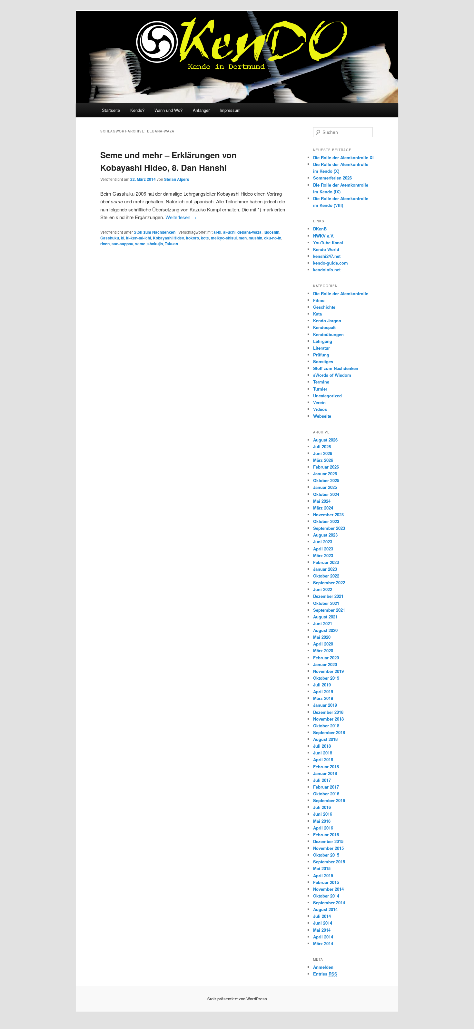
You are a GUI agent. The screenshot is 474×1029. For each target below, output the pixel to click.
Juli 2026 (322, 446)
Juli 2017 (322, 780)
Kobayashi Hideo (168, 238)
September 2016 (329, 800)
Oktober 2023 (326, 521)
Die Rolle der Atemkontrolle (340, 293)
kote (205, 238)
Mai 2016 (322, 821)
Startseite (111, 110)
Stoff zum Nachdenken (154, 232)
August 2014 (325, 909)
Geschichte (324, 307)
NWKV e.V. (323, 236)
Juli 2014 (322, 916)
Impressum (230, 110)
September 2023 (329, 528)
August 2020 (325, 630)
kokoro (192, 238)
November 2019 (328, 671)
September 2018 (329, 732)
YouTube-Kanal (328, 242)
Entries (325, 974)
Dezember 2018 (328, 712)
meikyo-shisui (224, 238)
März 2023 (323, 555)
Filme (318, 300)
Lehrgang (322, 341)
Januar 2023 (325, 569)
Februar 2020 (326, 658)
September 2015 (329, 862)
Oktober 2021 (326, 603)
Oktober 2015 (326, 855)
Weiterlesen (180, 217)
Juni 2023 (322, 542)
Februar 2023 (326, 562)
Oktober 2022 (326, 576)
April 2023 (323, 549)
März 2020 (323, 650)
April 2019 (323, 691)
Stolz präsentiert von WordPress (237, 999)
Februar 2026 (326, 467)
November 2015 (328, 848)
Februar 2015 (326, 882)
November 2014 (328, 889)
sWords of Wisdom (332, 375)
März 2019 (323, 698)
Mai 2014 (322, 930)
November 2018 (328, 719)
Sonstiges (323, 361)
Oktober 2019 (326, 678)
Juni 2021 (322, 623)
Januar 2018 (325, 773)
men (243, 238)
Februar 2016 (326, 834)
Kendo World (326, 249)
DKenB (320, 229)
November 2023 (328, 514)
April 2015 (323, 875)
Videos (320, 409)
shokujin (155, 244)
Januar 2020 (325, 664)
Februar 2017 (326, 787)
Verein (319, 402)
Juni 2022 (322, 589)
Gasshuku (109, 238)
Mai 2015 (322, 868)
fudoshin (271, 232)
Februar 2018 (326, 766)
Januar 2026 (325, 474)
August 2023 (325, 535)
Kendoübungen (328, 334)
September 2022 (329, 582)
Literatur (321, 348)
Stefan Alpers (176, 179)
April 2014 (323, 937)
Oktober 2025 (326, 480)
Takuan (171, 244)
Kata (317, 314)
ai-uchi (229, 232)
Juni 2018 (322, 753)
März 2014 (323, 943)
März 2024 (323, 508)
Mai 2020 (322, 637)
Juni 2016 (322, 814)
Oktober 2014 (326, 896)
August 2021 (325, 617)
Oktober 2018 (326, 726)
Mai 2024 (322, 501)
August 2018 (325, 739)
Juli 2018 (322, 746)
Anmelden (323, 967)
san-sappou (122, 244)
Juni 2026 (322, 453)
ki (122, 238)
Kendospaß (324, 327)
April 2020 (323, 644)
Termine (321, 382)
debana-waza (249, 232)
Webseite (322, 416)
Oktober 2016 (326, 794)
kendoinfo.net (327, 270)
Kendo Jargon (327, 320)
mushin (255, 238)
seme (140, 244)
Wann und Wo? (168, 110)
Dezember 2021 (328, 596)
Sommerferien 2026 (332, 178)
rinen (105, 244)
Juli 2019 (322, 685)
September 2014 (329, 902)
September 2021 (329, 610)
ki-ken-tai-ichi (138, 238)
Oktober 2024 (326, 494)
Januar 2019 (325, 705)
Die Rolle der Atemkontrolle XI (343, 157)
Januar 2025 (325, 487)
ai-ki (217, 232)
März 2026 (323, 460)
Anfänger (201, 110)
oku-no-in (272, 238)
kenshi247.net (327, 256)
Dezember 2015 (328, 841)
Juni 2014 (322, 923)
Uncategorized (327, 396)
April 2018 (323, 759)
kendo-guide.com (330, 263)
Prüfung (321, 355)
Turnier (320, 389)
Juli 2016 (322, 807)
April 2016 (323, 828)
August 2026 (325, 440)
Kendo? (137, 110)
